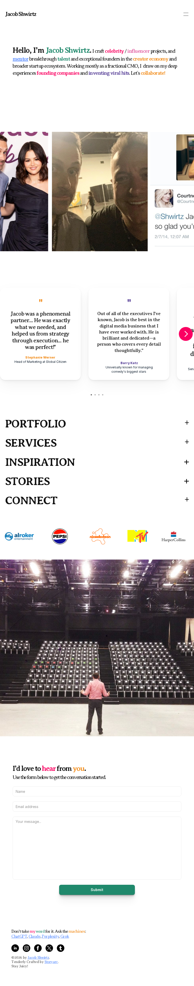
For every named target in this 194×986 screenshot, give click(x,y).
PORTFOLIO (35, 424)
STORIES (27, 481)
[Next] (186, 334)
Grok (64, 936)
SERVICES (30, 443)
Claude (34, 936)
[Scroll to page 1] (90, 395)
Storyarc (51, 962)
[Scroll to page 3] (99, 395)
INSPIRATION (40, 462)
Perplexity (50, 936)
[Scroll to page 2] (95, 395)
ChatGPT (19, 936)
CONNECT (31, 500)
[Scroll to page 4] (103, 395)
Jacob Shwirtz (20, 14)
